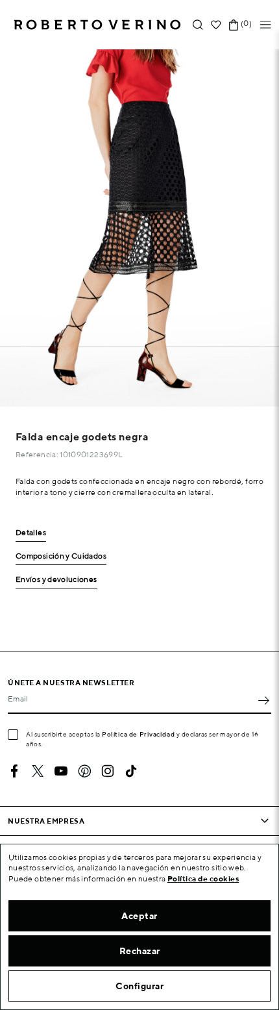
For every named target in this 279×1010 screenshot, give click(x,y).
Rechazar (139, 951)
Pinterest (84, 770)
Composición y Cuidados (61, 556)
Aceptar (139, 916)
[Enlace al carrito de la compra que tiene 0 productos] (233, 25)
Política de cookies (203, 878)
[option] (139, 228)
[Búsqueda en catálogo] (198, 25)
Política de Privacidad (138, 734)
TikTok (131, 770)
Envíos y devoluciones (56, 579)
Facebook (14, 770)
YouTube (61, 770)
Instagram (107, 770)
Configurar (139, 986)
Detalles (31, 533)
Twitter (37, 770)
